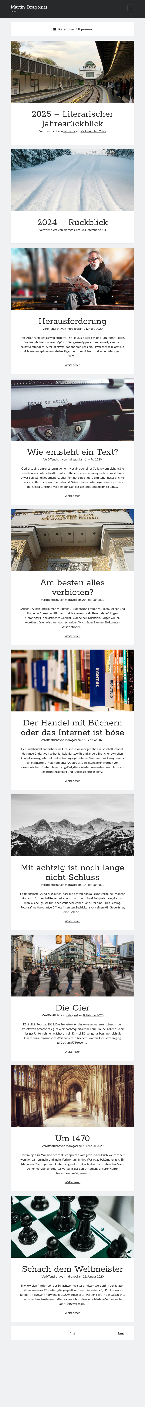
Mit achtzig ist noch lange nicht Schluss (72, 825)
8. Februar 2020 (93, 1015)
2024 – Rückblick (72, 180)
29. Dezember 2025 (93, 131)
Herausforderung (72, 279)
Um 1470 (72, 1096)
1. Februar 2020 (93, 1146)
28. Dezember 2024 (93, 229)
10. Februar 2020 (93, 884)
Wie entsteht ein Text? (72, 409)
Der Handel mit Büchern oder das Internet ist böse (72, 680)
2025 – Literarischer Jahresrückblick (72, 72)
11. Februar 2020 (93, 740)
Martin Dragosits (29, 7)
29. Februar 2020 (93, 599)
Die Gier (72, 965)
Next (121, 1333)
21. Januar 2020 (93, 1276)
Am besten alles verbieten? (72, 540)
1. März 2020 (93, 459)
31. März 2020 (93, 328)
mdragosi (69, 131)
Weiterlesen (72, 365)
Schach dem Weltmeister (72, 1227)
